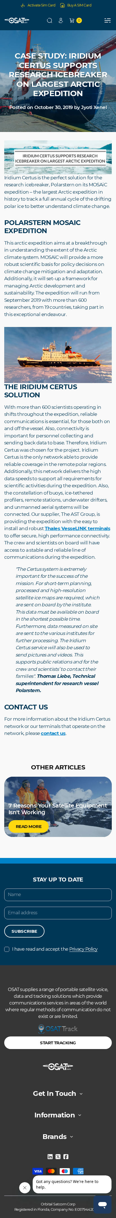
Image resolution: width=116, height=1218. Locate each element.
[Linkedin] (50, 1156)
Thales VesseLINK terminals (77, 528)
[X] (58, 1156)
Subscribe (24, 931)
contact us (53, 733)
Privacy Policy (83, 949)
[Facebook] (66, 1156)
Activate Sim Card (41, 5)
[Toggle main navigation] (107, 20)
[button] (49, 20)
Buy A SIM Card (79, 5)
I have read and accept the (54, 949)
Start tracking (58, 1042)
